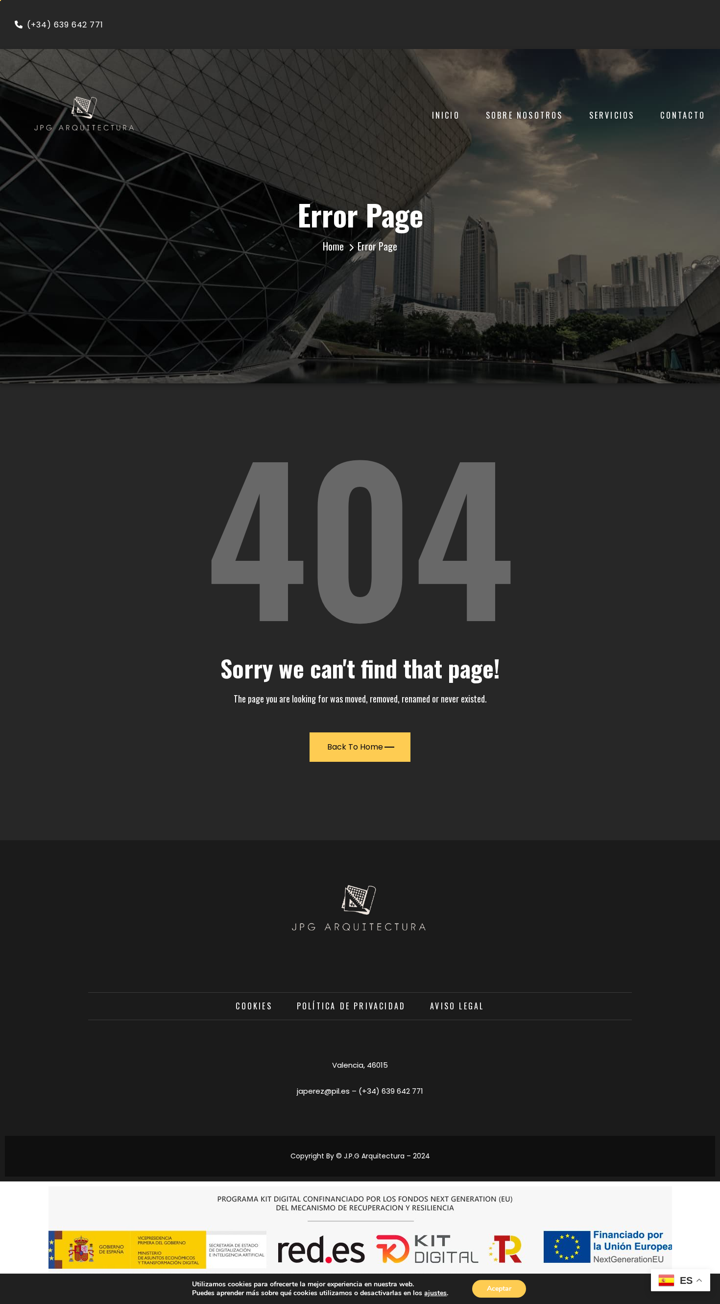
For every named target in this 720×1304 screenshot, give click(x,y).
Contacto (682, 115)
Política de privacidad (351, 1006)
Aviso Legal (457, 1006)
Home (333, 246)
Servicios (612, 115)
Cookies (254, 1006)
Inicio (446, 115)
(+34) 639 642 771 (65, 24)
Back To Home (355, 746)
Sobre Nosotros (524, 115)
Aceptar (499, 1288)
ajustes (435, 1293)
